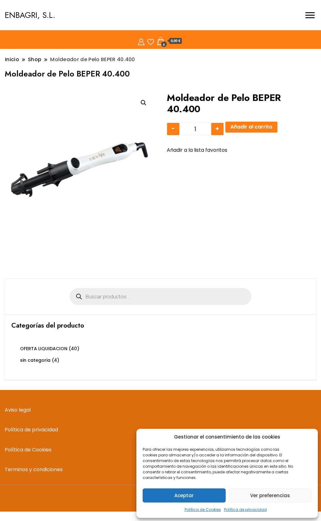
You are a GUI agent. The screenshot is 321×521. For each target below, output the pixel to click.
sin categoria (35, 360)
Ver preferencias (270, 495)
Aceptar (184, 495)
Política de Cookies (203, 509)
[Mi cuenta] (141, 41)
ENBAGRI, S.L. (30, 15)
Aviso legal (18, 409)
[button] (143, 102)
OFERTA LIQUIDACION (43, 348)
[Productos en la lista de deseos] (150, 41)
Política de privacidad (245, 509)
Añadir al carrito (251, 126)
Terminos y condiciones (34, 469)
